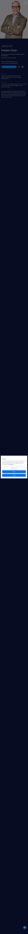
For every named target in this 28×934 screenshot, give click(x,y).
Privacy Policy (11, 464)
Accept (14, 475)
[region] (14, 467)
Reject (14, 471)
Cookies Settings (14, 468)
